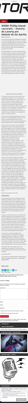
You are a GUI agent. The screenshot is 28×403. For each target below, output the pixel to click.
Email (1, 305)
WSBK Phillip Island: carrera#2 (8, 276)
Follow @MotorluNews (6, 329)
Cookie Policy (4, 397)
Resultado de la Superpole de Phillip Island (11, 274)
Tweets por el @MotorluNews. (19, 329)
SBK (6, 272)
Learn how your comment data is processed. (13, 320)
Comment (3, 288)
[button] (3, 270)
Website (2, 308)
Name (1, 302)
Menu (4, 21)
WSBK (9, 272)
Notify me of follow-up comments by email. (12, 311)
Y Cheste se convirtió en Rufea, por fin (11, 391)
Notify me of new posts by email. (9, 313)
